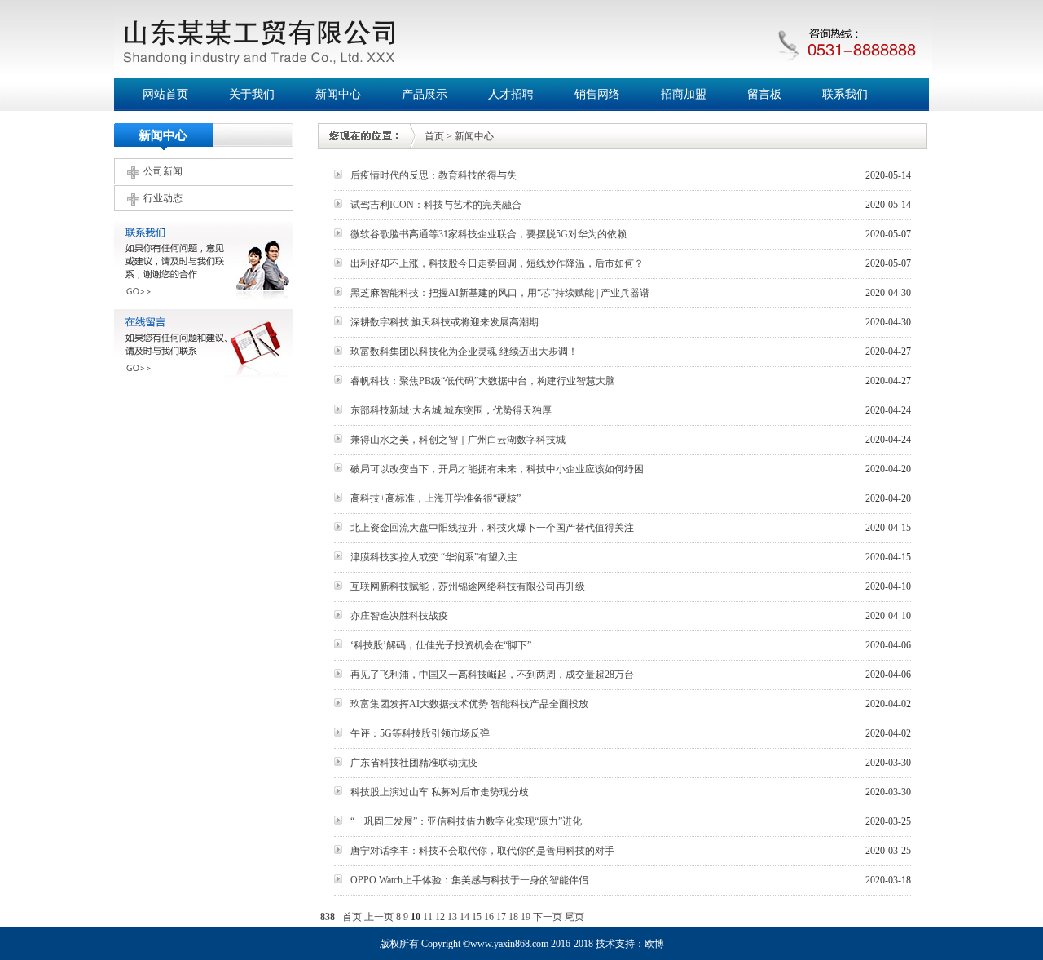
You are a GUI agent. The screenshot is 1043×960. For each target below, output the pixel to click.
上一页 (379, 916)
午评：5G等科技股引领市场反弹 (420, 733)
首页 (434, 136)
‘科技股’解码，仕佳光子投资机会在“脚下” (440, 645)
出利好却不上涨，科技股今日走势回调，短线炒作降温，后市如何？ (497, 263)
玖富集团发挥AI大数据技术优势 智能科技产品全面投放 (469, 704)
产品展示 (424, 94)
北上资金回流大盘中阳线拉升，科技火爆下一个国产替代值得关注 (492, 527)
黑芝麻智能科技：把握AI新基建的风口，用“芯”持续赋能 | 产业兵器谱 (499, 293)
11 (428, 916)
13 (452, 916)
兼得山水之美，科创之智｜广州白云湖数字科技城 (458, 439)
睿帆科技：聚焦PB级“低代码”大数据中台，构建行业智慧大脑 (482, 381)
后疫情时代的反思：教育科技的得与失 (433, 175)
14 (464, 916)
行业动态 (163, 198)
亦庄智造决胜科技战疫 (399, 616)
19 (525, 916)
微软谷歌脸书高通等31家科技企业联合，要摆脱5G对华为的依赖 (488, 234)
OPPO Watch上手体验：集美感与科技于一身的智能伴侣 (469, 880)
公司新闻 (163, 171)
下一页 (547, 916)
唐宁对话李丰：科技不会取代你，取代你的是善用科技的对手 (482, 850)
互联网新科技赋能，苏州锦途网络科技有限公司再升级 (467, 586)
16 (489, 916)
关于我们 (252, 94)
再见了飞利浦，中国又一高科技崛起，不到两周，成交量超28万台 (492, 674)
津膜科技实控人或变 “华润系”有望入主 (433, 557)
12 (440, 916)
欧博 (654, 943)
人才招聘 (511, 94)
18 (513, 916)
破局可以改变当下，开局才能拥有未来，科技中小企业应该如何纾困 (497, 469)
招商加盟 (683, 94)
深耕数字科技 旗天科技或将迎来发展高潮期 (444, 322)
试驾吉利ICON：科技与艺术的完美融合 (436, 204)
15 (477, 916)
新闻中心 (338, 94)
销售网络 (597, 94)
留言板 (764, 94)
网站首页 (165, 94)
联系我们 (845, 94)
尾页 (574, 916)
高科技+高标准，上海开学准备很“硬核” (435, 498)
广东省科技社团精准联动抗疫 (413, 762)
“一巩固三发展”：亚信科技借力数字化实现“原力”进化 (466, 821)
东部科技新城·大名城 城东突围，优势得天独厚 (451, 410)
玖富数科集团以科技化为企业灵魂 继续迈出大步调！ (464, 351)
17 (501, 916)
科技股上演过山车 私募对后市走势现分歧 (439, 792)
